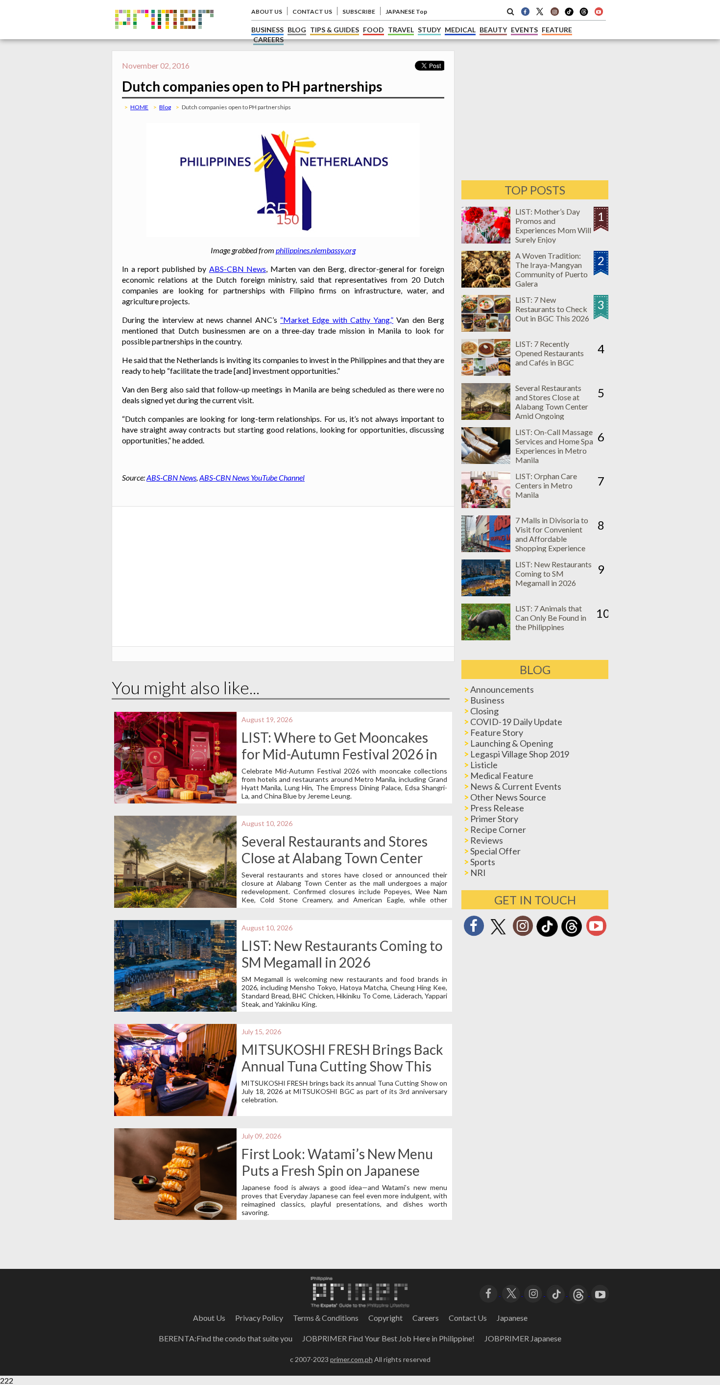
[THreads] (584, 15)
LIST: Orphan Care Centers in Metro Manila (546, 485)
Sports (482, 861)
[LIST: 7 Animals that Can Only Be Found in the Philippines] (485, 637)
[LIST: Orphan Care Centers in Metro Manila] (485, 505)
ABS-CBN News (237, 268)
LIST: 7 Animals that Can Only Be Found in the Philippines (550, 618)
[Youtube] (598, 11)
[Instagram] (554, 11)
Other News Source (508, 797)
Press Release (497, 807)
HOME (139, 107)
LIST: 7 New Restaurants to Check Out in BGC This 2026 (552, 309)
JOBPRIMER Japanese (522, 1338)
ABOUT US (266, 11)
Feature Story (496, 732)
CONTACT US (312, 11)
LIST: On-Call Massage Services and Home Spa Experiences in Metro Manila (554, 445)
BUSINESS (267, 29)
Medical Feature (501, 775)
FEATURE (557, 29)
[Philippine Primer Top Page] (164, 36)
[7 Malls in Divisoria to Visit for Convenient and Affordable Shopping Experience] (485, 549)
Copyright (385, 1317)
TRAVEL (401, 29)
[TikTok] (569, 15)
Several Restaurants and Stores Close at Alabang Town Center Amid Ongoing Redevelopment (334, 858)
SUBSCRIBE (358, 11)
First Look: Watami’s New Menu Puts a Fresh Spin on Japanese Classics (337, 1170)
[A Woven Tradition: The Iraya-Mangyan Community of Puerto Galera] (485, 284)
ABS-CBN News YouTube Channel (252, 477)
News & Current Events (515, 786)
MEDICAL (460, 29)
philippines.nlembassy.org (316, 250)
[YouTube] (600, 1292)
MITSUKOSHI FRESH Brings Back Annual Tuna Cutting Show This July (342, 1066)
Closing (484, 710)
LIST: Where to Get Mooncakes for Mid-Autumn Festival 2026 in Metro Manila (339, 754)
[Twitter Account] (540, 11)
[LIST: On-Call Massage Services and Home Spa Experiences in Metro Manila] (485, 460)
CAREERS (268, 39)
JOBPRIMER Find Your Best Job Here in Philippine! (388, 1338)
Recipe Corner (498, 829)
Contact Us (468, 1317)
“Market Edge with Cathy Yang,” (336, 319)
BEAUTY (493, 29)
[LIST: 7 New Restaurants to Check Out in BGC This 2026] (485, 328)
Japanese (512, 1317)
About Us (209, 1317)
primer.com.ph (351, 1359)
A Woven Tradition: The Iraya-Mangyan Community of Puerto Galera (551, 269)
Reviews (486, 840)
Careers (425, 1317)
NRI (478, 872)
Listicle (484, 764)
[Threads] (571, 935)
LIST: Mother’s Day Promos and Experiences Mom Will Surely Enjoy (553, 225)
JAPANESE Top (406, 11)
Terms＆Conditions (326, 1317)
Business (487, 700)
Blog (165, 107)
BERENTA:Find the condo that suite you (225, 1338)
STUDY (429, 29)
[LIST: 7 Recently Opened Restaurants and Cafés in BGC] (485, 372)
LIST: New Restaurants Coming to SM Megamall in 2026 (342, 954)
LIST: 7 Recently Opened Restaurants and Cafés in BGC (549, 353)
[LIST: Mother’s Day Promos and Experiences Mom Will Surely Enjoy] (485, 240)
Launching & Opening (511, 743)
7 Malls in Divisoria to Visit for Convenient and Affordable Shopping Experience (551, 534)
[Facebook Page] (525, 11)
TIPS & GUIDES (334, 29)
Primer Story (494, 818)
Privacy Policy (259, 1317)
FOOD (373, 29)
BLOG (297, 29)
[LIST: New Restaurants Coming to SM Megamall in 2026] (485, 593)
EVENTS (524, 29)
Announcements (502, 689)
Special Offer (495, 851)
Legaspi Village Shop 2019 (519, 754)
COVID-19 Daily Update (516, 721)
